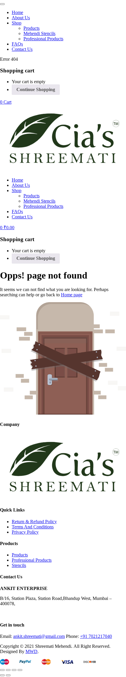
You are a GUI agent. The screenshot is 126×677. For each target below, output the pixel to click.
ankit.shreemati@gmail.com (39, 636)
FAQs (17, 43)
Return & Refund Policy (34, 521)
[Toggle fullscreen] (8, 670)
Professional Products (43, 38)
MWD (31, 651)
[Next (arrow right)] (8, 675)
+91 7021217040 (96, 636)
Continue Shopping (35, 89)
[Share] (14, 670)
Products (31, 28)
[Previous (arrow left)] (2, 675)
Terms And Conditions (33, 526)
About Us (21, 17)
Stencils (19, 565)
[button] (5, 102)
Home (17, 12)
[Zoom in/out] (2, 670)
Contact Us (22, 49)
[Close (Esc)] (20, 670)
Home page (71, 294)
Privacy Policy (25, 532)
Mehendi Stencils (39, 33)
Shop (16, 22)
